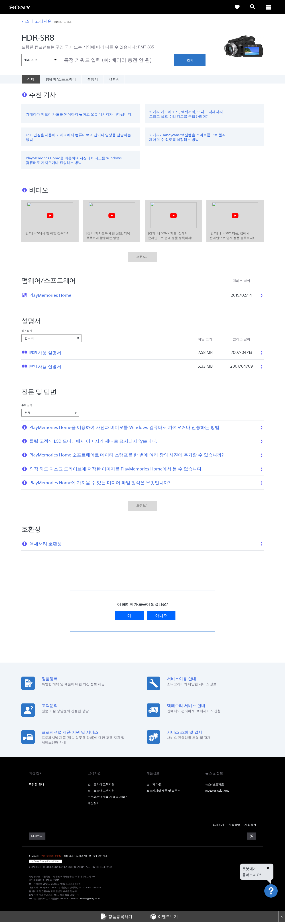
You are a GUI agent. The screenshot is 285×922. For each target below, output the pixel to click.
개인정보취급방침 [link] (51, 856)
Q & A (114, 79)
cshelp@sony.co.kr (90, 898)
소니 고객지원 (38, 21)
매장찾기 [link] (93, 803)
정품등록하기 (120, 916)
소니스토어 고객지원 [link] (101, 791)
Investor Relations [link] (217, 791)
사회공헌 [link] (250, 825)
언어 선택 (26, 330)
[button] (276, 902)
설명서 (92, 79)
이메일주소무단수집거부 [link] (77, 856)
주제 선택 (26, 405)
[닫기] (268, 868)
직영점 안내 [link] (36, 784)
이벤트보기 (168, 916)
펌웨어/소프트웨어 (61, 79)
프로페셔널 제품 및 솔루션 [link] (163, 791)
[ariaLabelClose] (268, 7)
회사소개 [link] (218, 825)
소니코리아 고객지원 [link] (101, 784)
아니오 (161, 615)
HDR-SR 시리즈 (62, 21)
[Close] (281, 916)
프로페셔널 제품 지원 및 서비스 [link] (108, 797)
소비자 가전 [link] (154, 784)
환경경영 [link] (234, 825)
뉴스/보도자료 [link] (214, 784)
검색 (190, 60)
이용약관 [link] (34, 856)
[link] (20, 7)
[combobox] (97, 60)
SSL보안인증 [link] (101, 856)
